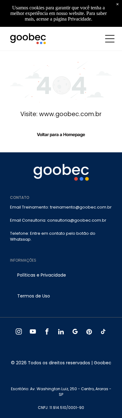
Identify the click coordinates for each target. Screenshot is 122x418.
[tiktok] (103, 332)
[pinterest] (89, 332)
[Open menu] (109, 38)
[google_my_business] (75, 332)
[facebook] (47, 332)
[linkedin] (61, 332)
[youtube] (33, 332)
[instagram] (19, 332)
